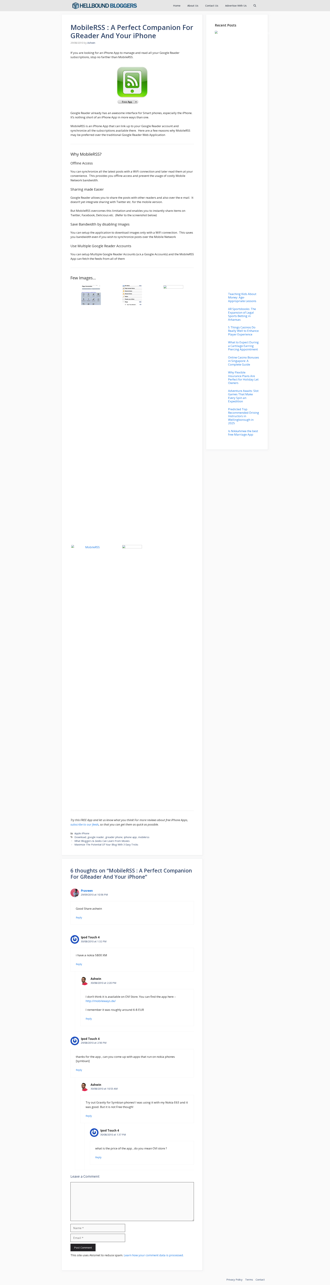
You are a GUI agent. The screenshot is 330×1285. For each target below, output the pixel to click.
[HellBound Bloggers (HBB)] (104, 5)
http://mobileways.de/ (101, 1001)
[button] (255, 5)
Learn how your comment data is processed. (154, 1255)
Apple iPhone (81, 833)
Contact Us (211, 5)
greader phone (114, 837)
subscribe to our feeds (84, 824)
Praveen (87, 891)
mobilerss (143, 837)
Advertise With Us (236, 5)
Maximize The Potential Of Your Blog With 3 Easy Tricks (106, 844)
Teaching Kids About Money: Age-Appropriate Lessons (242, 297)
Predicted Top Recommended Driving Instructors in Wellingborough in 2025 (243, 416)
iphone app (130, 837)
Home (176, 5)
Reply (79, 917)
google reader (95, 837)
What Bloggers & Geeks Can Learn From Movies (102, 841)
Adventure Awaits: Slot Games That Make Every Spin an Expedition (243, 396)
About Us (192, 5)
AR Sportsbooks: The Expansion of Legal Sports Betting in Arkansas (242, 314)
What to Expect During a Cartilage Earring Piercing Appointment (243, 345)
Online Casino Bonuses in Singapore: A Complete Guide (243, 360)
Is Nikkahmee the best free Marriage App (243, 432)
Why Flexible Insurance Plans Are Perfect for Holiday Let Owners (243, 377)
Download (80, 837)
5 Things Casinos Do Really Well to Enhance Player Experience (243, 330)
